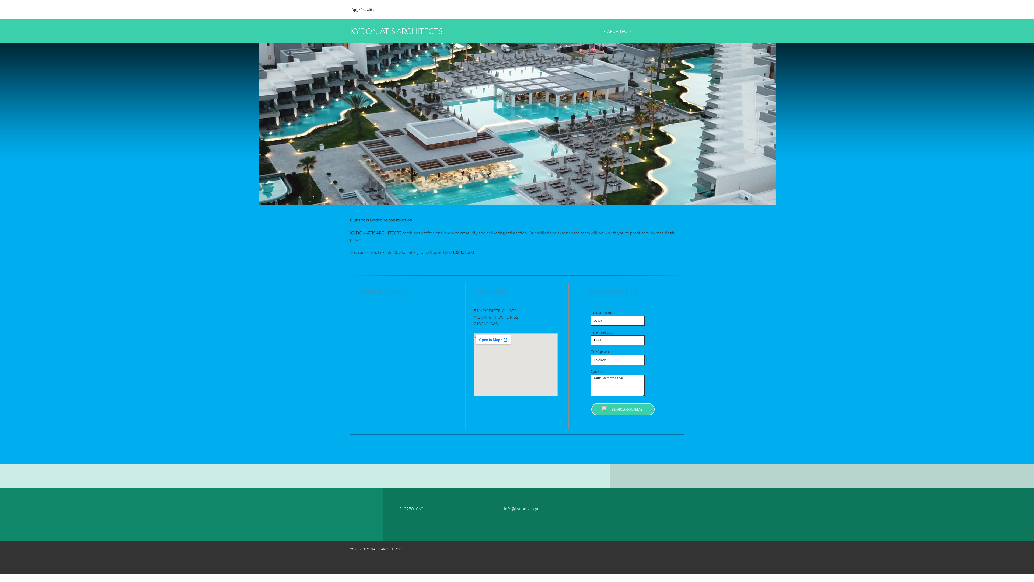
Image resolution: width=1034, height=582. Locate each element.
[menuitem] (362, 12)
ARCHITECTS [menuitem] (619, 31)
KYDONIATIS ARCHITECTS (396, 31)
